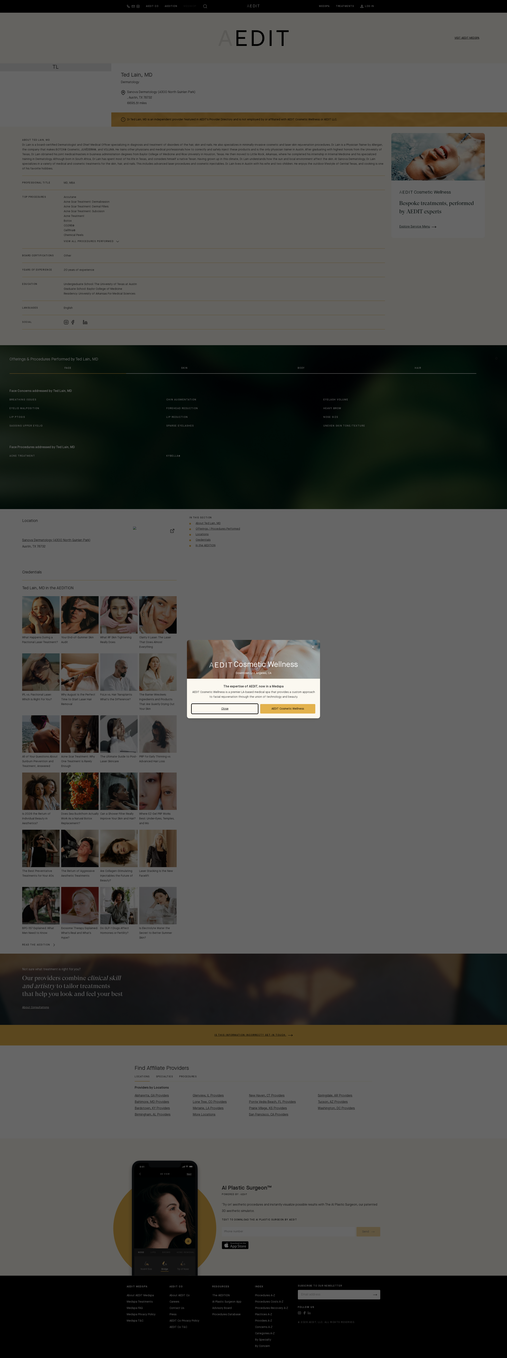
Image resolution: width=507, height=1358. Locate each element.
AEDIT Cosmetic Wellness (288, 708)
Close (225, 708)
